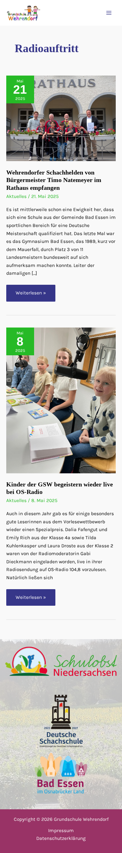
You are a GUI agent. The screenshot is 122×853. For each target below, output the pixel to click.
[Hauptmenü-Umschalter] (109, 13)
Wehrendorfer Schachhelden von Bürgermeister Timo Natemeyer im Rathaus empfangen (53, 180)
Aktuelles (16, 196)
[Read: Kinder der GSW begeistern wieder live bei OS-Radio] (61, 400)
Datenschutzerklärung (61, 838)
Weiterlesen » (31, 296)
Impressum (61, 830)
